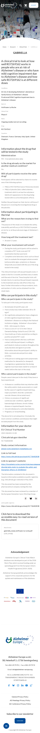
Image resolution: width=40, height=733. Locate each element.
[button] (20, 6)
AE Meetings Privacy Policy (20, 700)
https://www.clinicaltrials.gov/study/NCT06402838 (20, 506)
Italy (23, 136)
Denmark (4, 136)
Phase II (4, 114)
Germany (17, 136)
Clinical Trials (23, 47)
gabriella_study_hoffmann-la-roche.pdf (18, 531)
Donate (33, 5)
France (11, 136)
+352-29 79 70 (13, 665)
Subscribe (20, 721)
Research (13, 47)
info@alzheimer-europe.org (22, 669)
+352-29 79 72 (29, 665)
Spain (27, 136)
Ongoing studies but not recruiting (13, 122)
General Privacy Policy (20, 697)
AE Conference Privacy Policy (20, 704)
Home (4, 47)
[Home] (6, 5)
